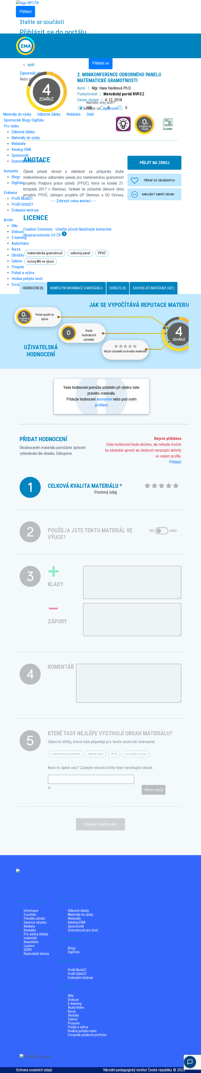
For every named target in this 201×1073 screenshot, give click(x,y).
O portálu (30, 915)
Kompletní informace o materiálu (76, 288)
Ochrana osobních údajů (34, 1070)
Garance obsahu (35, 922)
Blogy (71, 948)
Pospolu (74, 1023)
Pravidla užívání (34, 918)
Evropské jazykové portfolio (87, 1035)
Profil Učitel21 (77, 974)
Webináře (74, 918)
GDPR (28, 950)
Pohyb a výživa (78, 1027)
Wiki (15, 226)
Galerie (72, 1019)
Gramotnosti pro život (83, 930)
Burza (72, 1011)
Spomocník (12, 120)
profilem (101, 405)
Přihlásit (175, 462)
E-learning (75, 1004)
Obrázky (73, 1015)
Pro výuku (11, 126)
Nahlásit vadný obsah (158, 194)
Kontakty (30, 930)
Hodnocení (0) (33, 288)
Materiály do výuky (80, 915)
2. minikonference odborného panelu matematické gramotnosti (119, 77)
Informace (31, 911)
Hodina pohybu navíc (82, 1031)
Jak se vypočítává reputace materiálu (143, 305)
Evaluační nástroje (80, 978)
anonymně (104, 399)
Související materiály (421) (153, 288)
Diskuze (73, 1000)
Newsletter (31, 942)
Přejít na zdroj (154, 162)
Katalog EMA (77, 922)
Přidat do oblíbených (159, 180)
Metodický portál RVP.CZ (123, 94)
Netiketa (29, 926)
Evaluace (10, 192)
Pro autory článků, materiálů (36, 936)
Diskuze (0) (118, 288)
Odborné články (78, 911)
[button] (73, 201)
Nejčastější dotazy (36, 954)
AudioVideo (76, 1007)
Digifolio (74, 952)
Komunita (11, 171)
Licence (29, 946)
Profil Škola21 (77, 970)
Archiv (8, 220)
